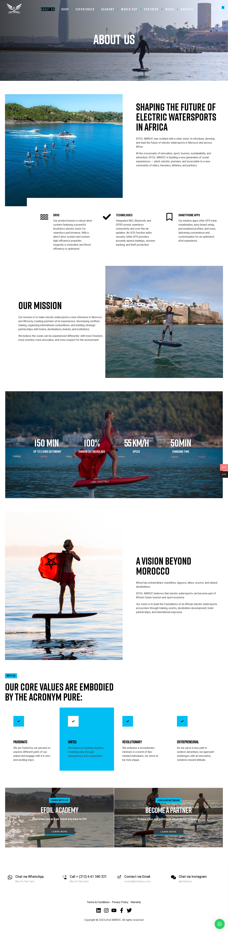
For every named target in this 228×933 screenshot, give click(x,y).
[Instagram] (106, 910)
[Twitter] (129, 910)
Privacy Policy (120, 902)
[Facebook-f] (121, 910)
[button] (220, 924)
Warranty (136, 902)
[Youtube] (114, 910)
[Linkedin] (98, 910)
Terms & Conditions (98, 902)
